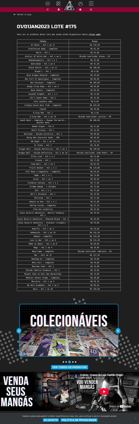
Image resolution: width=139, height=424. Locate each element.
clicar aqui (95, 34)
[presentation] (18, 330)
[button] (63, 362)
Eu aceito (51, 420)
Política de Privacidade (79, 420)
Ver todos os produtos (69, 367)
